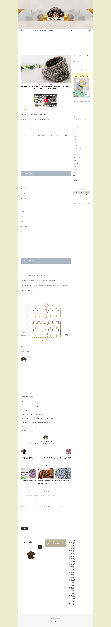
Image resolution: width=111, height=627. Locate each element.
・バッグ (75, 151)
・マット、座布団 (77, 157)
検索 (40, 547)
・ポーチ (75, 154)
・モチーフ (75, 163)
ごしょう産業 (76, 127)
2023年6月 (71, 569)
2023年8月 (71, 566)
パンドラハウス (76, 136)
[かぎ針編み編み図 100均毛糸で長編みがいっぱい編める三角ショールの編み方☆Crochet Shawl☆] (68, 451)
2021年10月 (72, 600)
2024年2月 (71, 556)
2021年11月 (72, 598)
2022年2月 (71, 593)
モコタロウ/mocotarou (28, 430)
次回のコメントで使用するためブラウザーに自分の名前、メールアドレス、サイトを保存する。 (41, 506)
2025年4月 (71, 545)
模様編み (75, 172)
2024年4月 (71, 555)
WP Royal (58, 618)
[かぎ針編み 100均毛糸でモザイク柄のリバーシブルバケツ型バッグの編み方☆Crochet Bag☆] (23, 451)
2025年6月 (71, 543)
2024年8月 (71, 550)
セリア (74, 130)
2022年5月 (71, 588)
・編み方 (75, 169)
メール (39, 498)
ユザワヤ (75, 139)
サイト (56, 498)
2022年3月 (71, 592)
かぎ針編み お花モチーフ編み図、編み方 (28, 480)
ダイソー (75, 133)
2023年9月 (71, 564)
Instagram (43, 30)
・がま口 (75, 145)
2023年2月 (71, 576)
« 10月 (81, 208)
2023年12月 (72, 559)
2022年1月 (71, 595)
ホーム (36, 30)
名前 (22, 498)
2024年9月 (71, 548)
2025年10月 (72, 542)
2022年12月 (72, 579)
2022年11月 (72, 580)
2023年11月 (72, 561)
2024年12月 (72, 547)
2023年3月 (71, 574)
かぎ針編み (41, 84)
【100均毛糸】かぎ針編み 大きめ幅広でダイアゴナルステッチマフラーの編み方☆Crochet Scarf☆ (45, 482)
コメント (23, 508)
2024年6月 (71, 551)
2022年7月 (71, 585)
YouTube (70, 30)
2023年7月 (71, 568)
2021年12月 (72, 596)
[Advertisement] (55, 45)
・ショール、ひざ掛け (77, 148)
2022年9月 (71, 582)
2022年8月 (71, 584)
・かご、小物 (76, 142)
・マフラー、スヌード (48, 84)
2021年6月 (71, 604)
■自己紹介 (75, 180)
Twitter (51, 30)
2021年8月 (71, 603)
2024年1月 (71, 558)
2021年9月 (71, 601)
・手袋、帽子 (76, 166)
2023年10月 (72, 563)
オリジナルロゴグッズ (60, 30)
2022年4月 (71, 590)
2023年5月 (71, 571)
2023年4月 (71, 572)
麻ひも (74, 175)
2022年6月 (71, 587)
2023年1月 (71, 577)
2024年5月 (71, 553)
